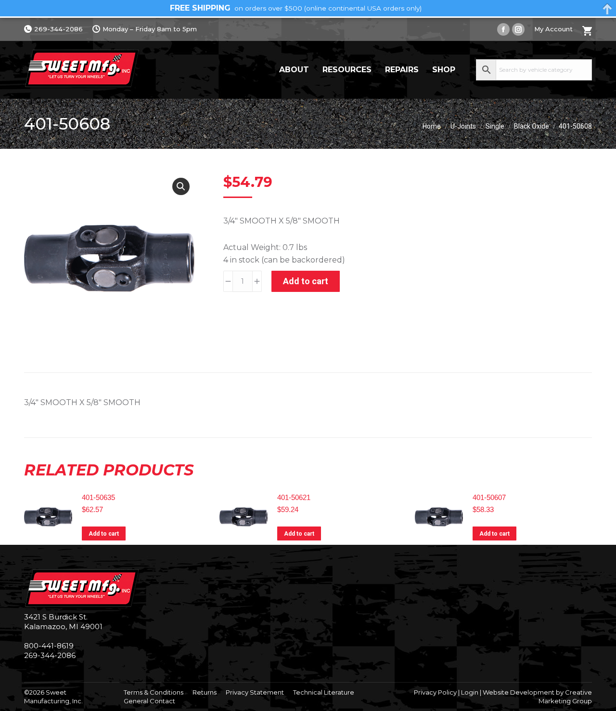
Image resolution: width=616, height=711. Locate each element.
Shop (443, 69)
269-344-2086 (58, 29)
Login (469, 692)
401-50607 (489, 497)
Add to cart (305, 281)
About (294, 69)
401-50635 (98, 497)
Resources (347, 69)
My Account (553, 29)
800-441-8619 (49, 645)
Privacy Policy (435, 692)
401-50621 (293, 497)
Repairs (402, 69)
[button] (181, 186)
